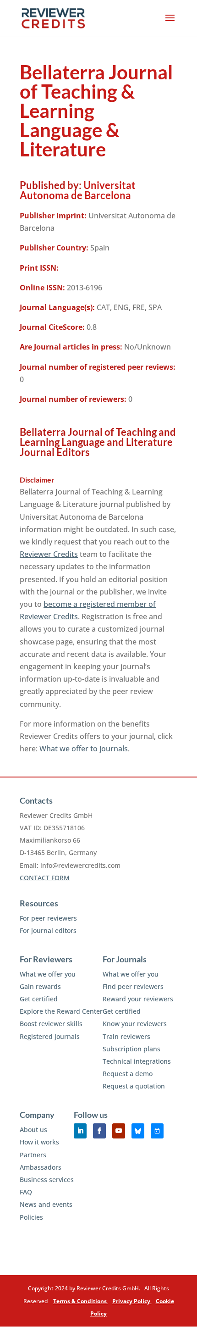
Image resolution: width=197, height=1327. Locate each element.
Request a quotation (134, 1086)
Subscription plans (131, 1048)
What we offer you (48, 974)
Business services (47, 1179)
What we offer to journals (83, 749)
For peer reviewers (48, 918)
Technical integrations (137, 1061)
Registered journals (50, 1036)
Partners (33, 1154)
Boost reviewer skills (51, 1023)
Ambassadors (40, 1167)
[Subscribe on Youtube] (118, 1130)
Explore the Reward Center (61, 1011)
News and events (46, 1204)
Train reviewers (126, 1036)
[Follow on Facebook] (99, 1130)
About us (33, 1129)
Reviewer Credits (49, 554)
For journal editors (48, 930)
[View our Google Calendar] (157, 1130)
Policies (31, 1217)
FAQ (26, 1192)
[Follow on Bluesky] (137, 1130)
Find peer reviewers (133, 986)
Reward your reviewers (138, 998)
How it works (39, 1142)
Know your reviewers (135, 1023)
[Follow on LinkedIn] (80, 1130)
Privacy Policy (132, 1301)
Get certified (39, 998)
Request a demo (128, 1073)
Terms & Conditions (80, 1301)
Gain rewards (40, 986)
